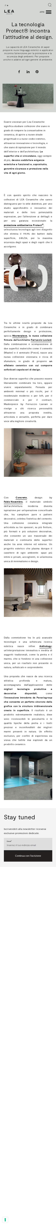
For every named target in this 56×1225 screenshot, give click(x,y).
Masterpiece (19, 335)
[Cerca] (49, 5)
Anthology (45, 646)
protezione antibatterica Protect (24, 225)
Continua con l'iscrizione (28, 856)
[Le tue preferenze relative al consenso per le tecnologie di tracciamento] (5, 1220)
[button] (19, 72)
